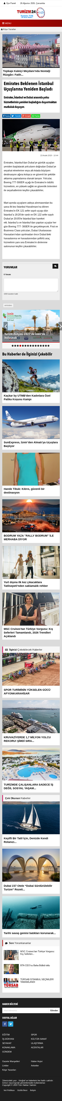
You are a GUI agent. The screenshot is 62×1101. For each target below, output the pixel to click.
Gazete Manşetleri (11, 1061)
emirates (8, 305)
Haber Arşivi (36, 1061)
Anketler (35, 1065)
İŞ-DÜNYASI (8, 1039)
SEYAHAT (7, 1043)
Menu (8, 23)
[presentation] (55, 266)
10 (36, 346)
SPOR (34, 1034)
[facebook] (4, 1024)
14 (46, 346)
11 (38, 346)
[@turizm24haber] (10, 1024)
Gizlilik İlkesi (22, 1090)
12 (41, 346)
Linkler (5, 1065)
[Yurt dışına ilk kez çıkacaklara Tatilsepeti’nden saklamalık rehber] (31, 562)
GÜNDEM (7, 1051)
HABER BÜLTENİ (10, 1004)
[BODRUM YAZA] (31, 515)
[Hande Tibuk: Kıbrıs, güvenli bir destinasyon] (31, 469)
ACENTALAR (37, 1047)
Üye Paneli (11, 3)
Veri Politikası (9, 1090)
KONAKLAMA (8, 1047)
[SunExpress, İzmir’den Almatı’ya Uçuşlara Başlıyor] (31, 422)
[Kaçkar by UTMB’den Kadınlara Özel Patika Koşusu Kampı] (31, 376)
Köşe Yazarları (9, 29)
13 (43, 346)
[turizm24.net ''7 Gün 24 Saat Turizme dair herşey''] (31, 13)
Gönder (54, 1010)
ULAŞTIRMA (37, 1043)
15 (48, 346)
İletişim (33, 1090)
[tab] (55, 266)
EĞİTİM (6, 1034)
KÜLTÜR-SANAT (39, 1039)
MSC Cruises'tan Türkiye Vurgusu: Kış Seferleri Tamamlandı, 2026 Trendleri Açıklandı (28, 632)
